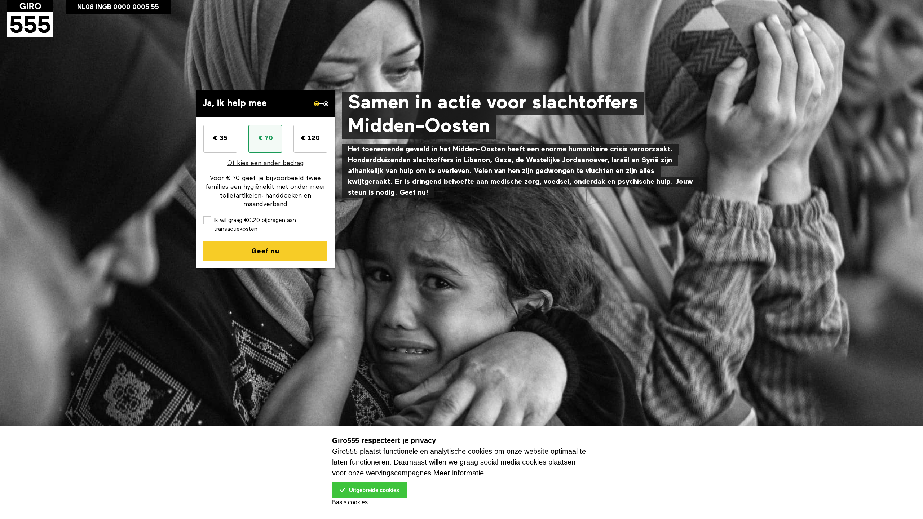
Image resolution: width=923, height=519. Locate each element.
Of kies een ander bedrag (265, 163)
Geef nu (265, 251)
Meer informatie (458, 473)
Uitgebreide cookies (373, 490)
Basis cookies (350, 502)
